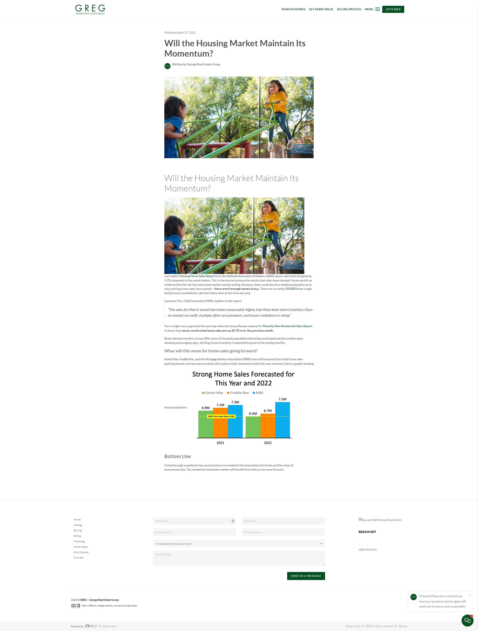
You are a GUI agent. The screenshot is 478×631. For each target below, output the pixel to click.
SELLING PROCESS (349, 9)
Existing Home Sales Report (197, 276)
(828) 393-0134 (368, 549)
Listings (78, 524)
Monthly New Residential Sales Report (287, 326)
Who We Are (81, 552)
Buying (78, 530)
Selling (77, 535)
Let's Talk (393, 9)
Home (77, 519)
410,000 (290, 288)
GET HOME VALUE (321, 9)
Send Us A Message (306, 575)
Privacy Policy (353, 626)
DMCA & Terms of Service (380, 626)
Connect (78, 557)
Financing (79, 541)
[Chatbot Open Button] (468, 621)
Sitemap (402, 626)
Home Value (80, 546)
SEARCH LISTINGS (293, 9)
